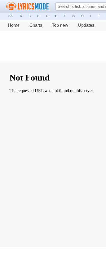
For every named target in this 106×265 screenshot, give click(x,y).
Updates (86, 25)
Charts (35, 25)
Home (14, 25)
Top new (60, 25)
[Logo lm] (27, 6)
